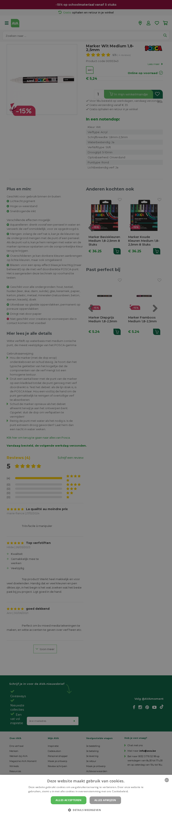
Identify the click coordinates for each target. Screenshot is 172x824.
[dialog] (86, 799)
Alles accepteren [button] (68, 800)
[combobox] (167, 780)
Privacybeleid (83, 817)
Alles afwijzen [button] (105, 800)
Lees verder (136, 791)
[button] (86, 809)
